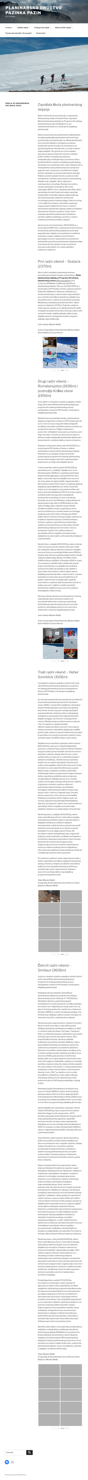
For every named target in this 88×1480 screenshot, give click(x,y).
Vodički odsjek (22, 28)
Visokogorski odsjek (41, 28)
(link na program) (63, 281)
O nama (8, 28)
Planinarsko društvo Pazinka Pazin (34, 10)
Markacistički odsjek (63, 28)
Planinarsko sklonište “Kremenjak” (19, 33)
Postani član (40, 33)
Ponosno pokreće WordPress (15, 1475)
